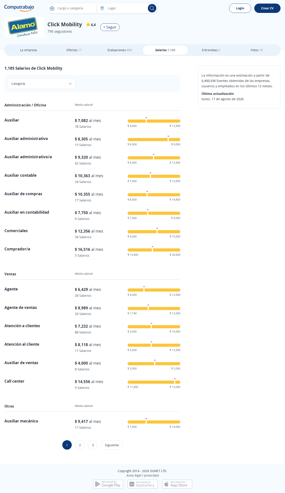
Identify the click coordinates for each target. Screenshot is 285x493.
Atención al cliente (21, 344)
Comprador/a (17, 249)
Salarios (165, 50)
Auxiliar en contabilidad (26, 212)
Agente (11, 289)
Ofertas (74, 50)
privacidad (151, 475)
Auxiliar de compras (23, 193)
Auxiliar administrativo (26, 138)
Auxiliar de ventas (21, 362)
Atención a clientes (22, 325)
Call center (14, 381)
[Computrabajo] (19, 8)
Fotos (257, 50)
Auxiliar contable (20, 175)
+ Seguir (109, 27)
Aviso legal (133, 475)
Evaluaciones (120, 50)
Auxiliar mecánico (21, 421)
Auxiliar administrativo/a (28, 156)
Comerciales (16, 230)
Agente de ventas (20, 307)
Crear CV (267, 8)
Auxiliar (11, 120)
